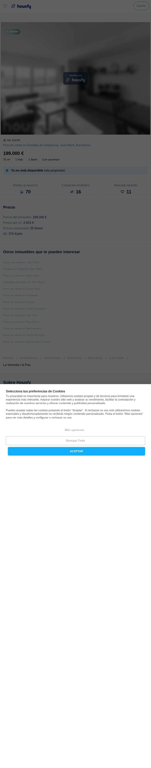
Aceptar (76, 451)
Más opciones (74, 430)
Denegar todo (75, 440)
